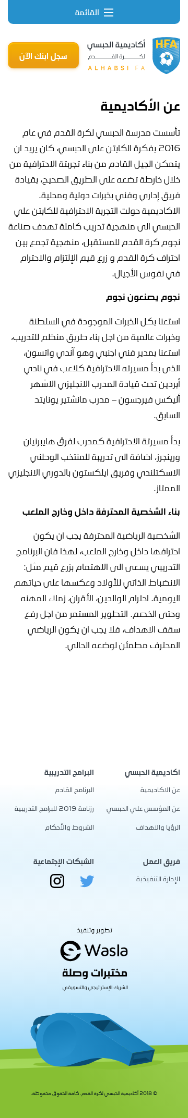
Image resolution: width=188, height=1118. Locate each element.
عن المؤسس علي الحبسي (143, 808)
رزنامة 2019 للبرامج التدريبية (54, 808)
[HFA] (133, 55)
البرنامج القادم (74, 789)
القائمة (88, 12)
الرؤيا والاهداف (158, 827)
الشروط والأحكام (69, 827)
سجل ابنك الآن (43, 56)
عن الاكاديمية (160, 789)
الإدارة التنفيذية (158, 878)
